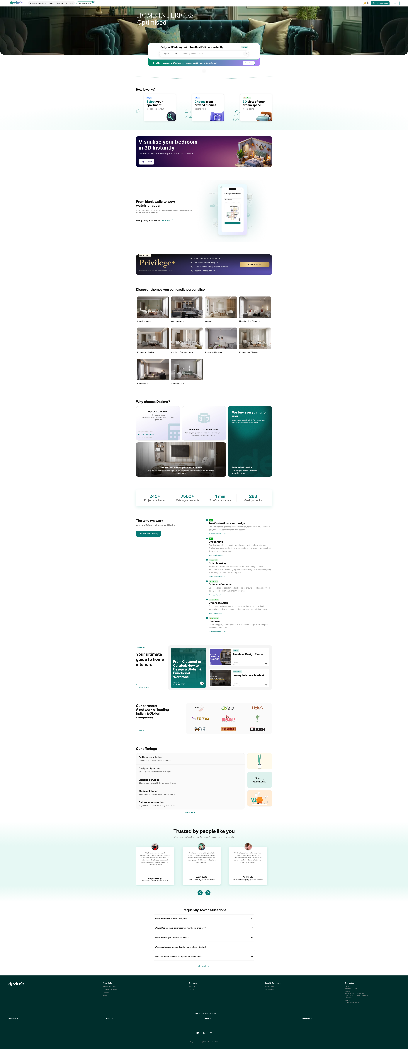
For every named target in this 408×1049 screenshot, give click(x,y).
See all (141, 730)
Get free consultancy (380, 3)
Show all (189, 811)
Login (396, 3)
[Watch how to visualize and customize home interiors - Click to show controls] (232, 211)
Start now (165, 220)
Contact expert (211, 63)
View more (144, 687)
